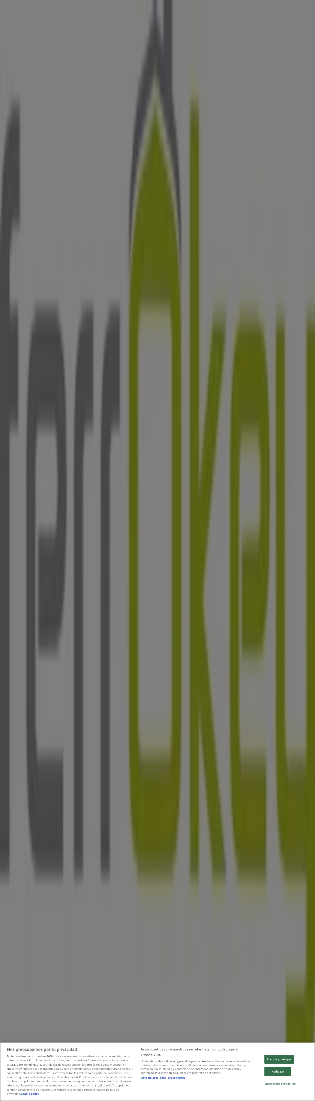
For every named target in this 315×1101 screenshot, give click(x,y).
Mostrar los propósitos (280, 1084)
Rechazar (278, 1071)
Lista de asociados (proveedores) (163, 1078)
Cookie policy (30, 1094)
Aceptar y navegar (279, 1059)
